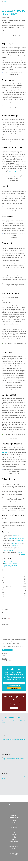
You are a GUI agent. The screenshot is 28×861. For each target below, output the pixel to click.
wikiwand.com (20, 552)
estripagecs (4, 452)
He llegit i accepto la (11, 643)
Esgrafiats (14, 822)
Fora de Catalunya (14, 841)
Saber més (14, 708)
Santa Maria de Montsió (7, 121)
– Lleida (14, 837)
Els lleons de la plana (7, 792)
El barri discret (5, 773)
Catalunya (14, 832)
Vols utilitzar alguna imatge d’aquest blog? (14, 850)
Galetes (14, 848)
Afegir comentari (5, 624)
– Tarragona (14, 836)
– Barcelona (14, 834)
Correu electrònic (6, 618)
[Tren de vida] (14, 727)
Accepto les (14, 685)
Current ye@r (5, 653)
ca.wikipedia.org (15, 542)
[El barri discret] (14, 764)
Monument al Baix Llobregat (10, 565)
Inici (14, 810)
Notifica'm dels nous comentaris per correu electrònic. (13, 646)
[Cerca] (23, 3)
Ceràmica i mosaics (14, 824)
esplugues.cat (16, 535)
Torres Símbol (7, 566)
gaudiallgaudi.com (19, 540)
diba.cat (23, 554)
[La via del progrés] (14, 746)
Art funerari (14, 818)
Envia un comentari (7, 649)
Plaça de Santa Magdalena (10, 563)
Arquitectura (14, 827)
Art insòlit (14, 820)
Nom (3, 612)
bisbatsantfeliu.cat (8, 550)
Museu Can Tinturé (8, 561)
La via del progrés (6, 754)
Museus (14, 825)
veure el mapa (9, 518)
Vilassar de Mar (12, 171)
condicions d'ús (17, 685)
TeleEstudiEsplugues (17, 543)
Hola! (14, 812)
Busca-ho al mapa (14, 842)
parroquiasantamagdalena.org (11, 548)
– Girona (14, 839)
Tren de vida (4, 735)
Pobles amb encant (14, 817)
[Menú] (25, 3)
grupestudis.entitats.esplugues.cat (16, 538)
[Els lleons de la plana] (14, 783)
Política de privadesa (15, 643)
